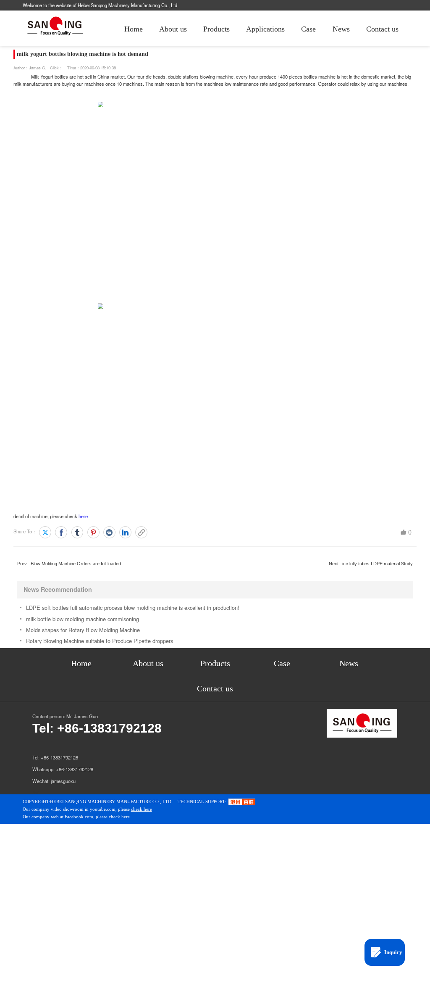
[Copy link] (141, 532)
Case (308, 29)
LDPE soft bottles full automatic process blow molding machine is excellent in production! (132, 608)
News (341, 29)
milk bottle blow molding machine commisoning (82, 619)
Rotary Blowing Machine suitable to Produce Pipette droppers (99, 641)
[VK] (109, 532)
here (83, 516)
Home (133, 29)
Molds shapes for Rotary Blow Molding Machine (83, 630)
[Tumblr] (77, 532)
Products (216, 29)
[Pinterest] (93, 532)
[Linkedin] (125, 532)
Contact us (382, 29)
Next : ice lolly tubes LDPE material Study (371, 563)
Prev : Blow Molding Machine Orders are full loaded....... (73, 563)
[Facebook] (61, 532)
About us (173, 29)
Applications (265, 29)
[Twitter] (45, 532)
